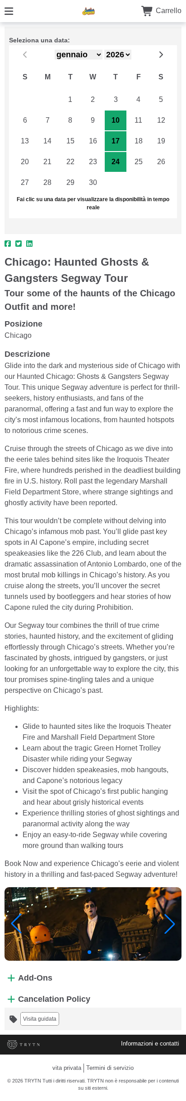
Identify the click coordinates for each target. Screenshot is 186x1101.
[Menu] (9, 10)
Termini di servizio (110, 1067)
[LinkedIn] (29, 244)
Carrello (167, 10)
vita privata (66, 1067)
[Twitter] (18, 244)
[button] (16, 924)
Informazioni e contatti (150, 1043)
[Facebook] (8, 244)
